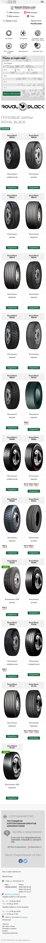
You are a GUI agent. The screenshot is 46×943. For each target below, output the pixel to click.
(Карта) (25, 917)
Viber (32, 16)
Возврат (5, 931)
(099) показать (32, 12)
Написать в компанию (12, 894)
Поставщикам (15, 821)
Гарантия (5, 924)
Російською (36, 24)
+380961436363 (11, 887)
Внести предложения (18, 847)
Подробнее (12, 187)
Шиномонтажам (16, 826)
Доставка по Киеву (8, 926)
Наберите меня (11, 21)
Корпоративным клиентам (21, 824)
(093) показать (14, 16)
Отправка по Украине (9, 928)
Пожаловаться (36, 847)
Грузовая (5, 129)
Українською (36, 21)
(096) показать (14, 12)
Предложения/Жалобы (10, 933)
